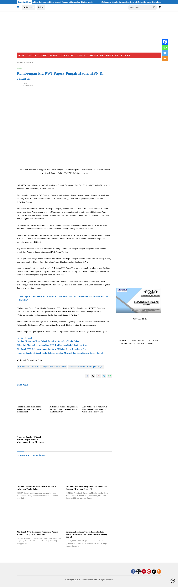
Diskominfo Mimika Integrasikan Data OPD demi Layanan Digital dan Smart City (123, 2)
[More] (165, 58)
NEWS (19, 69)
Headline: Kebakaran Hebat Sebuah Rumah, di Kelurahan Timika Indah (48, 2)
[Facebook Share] (87, 376)
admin (25, 84)
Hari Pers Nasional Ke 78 (28, 367)
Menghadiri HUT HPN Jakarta (54, 367)
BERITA (53, 55)
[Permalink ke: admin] (19, 84)
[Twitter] (165, 53)
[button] (154, 7)
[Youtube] (149, 571)
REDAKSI (125, 55)
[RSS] (159, 571)
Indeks (40, 7)
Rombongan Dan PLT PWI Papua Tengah (85, 367)
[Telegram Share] (104, 376)
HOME (21, 55)
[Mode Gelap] (160, 7)
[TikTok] (154, 571)
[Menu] (18, 7)
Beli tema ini (29, 7)
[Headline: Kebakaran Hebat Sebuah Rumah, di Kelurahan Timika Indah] (31, 396)
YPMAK (43, 55)
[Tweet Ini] (93, 376)
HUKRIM (81, 55)
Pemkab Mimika (96, 55)
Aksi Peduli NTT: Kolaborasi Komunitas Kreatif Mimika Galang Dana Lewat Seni (51, 349)
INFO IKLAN (112, 55)
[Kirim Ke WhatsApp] (109, 376)
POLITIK (32, 55)
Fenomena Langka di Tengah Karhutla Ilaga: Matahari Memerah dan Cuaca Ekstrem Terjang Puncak (60, 353)
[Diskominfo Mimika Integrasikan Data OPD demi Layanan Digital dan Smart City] (64, 396)
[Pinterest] (143, 571)
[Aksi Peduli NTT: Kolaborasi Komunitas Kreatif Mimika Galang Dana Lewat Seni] (97, 396)
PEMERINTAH (67, 55)
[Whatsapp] (165, 47)
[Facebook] (165, 42)
